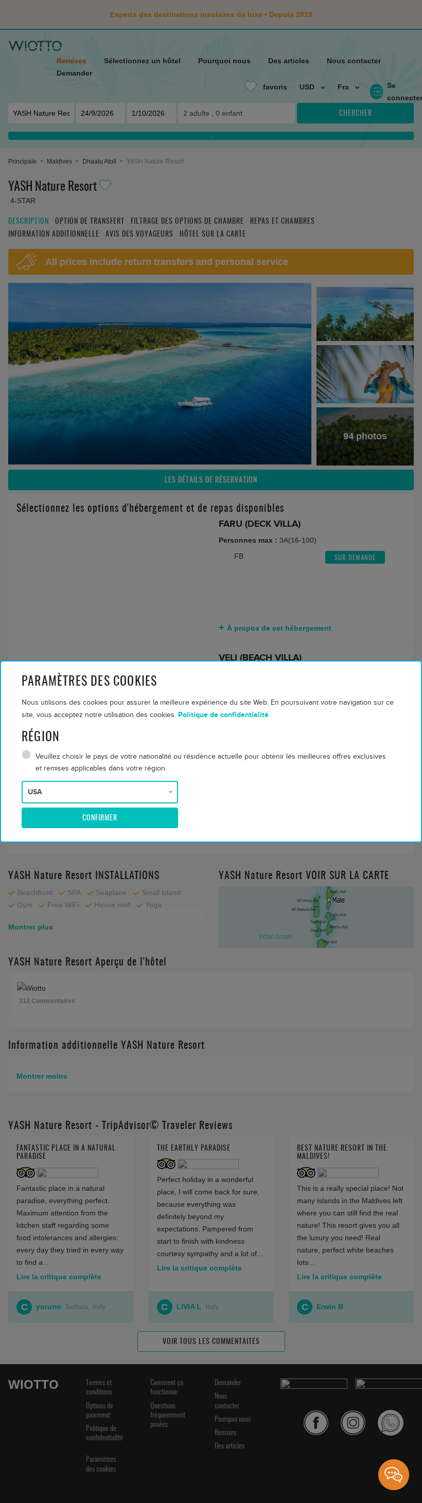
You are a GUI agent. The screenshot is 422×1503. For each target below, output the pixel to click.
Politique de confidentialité (223, 714)
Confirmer (99, 818)
